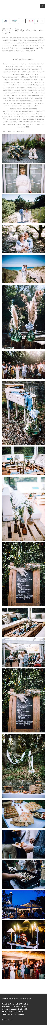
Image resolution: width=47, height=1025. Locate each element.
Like (5, 21)
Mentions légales (7, 1020)
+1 (23, 21)
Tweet (14, 21)
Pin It (31, 21)
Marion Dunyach (18, 131)
